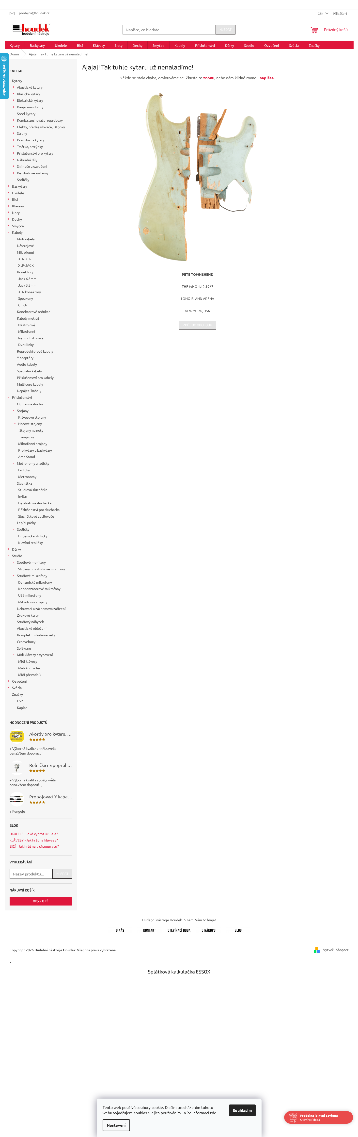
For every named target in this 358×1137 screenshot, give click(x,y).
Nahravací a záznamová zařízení (41, 608)
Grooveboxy (26, 641)
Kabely (17, 232)
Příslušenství (22, 397)
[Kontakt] (149, 929)
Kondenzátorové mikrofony (39, 588)
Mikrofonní (25, 252)
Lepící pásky (26, 522)
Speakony (25, 298)
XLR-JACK (26, 265)
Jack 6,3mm (27, 278)
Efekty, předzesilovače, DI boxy (41, 127)
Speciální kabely (29, 371)
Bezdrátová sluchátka (34, 503)
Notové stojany (30, 423)
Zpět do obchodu (197, 325)
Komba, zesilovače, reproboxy (40, 120)
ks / (41, 901)
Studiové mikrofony (32, 575)
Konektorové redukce (33, 311)
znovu (208, 77)
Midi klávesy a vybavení (35, 654)
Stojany (23, 410)
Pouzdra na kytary (31, 140)
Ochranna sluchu (30, 404)
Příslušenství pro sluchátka (39, 509)
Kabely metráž (28, 318)
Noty (16, 212)
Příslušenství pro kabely (35, 377)
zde (213, 1112)
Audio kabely (27, 364)
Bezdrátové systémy (32, 173)
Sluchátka (24, 483)
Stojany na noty (31, 430)
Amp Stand (26, 456)
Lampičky (26, 437)
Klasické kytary (28, 94)
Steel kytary (26, 113)
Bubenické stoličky (32, 536)
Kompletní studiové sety (36, 635)
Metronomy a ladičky (33, 463)
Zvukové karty (28, 615)
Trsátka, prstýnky (30, 146)
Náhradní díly (27, 160)
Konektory (25, 272)
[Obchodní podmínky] (208, 929)
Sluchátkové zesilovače (36, 516)
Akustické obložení (32, 628)
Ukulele (18, 193)
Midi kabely (26, 239)
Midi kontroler (29, 668)
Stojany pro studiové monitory (41, 569)
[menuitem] (15, 45)
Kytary (17, 80)
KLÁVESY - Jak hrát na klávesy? (34, 840)
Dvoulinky (26, 344)
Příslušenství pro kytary (35, 153)
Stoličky (23, 179)
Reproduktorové (31, 338)
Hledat (225, 29)
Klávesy (18, 206)
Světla (17, 687)
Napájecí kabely (29, 390)
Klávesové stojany (32, 417)
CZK (321, 13)
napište (267, 77)
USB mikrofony (29, 595)
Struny (22, 133)
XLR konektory (29, 292)
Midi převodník (29, 674)
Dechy (17, 219)
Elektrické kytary (30, 100)
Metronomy (27, 476)
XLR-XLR (24, 259)
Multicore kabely (30, 384)
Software (24, 648)
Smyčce (18, 226)
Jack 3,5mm (27, 285)
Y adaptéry (25, 357)
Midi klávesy (27, 661)
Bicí (15, 199)
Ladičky (24, 470)
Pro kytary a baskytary (35, 450)
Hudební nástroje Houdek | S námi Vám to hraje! (179, 920)
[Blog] (238, 929)
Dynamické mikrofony (35, 582)
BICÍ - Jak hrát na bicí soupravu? (34, 846)
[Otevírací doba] (179, 929)
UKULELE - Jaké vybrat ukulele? (34, 834)
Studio (17, 555)
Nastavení (116, 1125)
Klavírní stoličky (30, 542)
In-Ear (22, 496)
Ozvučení (19, 681)
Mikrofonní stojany (32, 443)
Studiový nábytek (30, 621)
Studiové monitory (31, 562)
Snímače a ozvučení (32, 166)
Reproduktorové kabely (35, 351)
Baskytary (19, 186)
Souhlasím (242, 1110)
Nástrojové (25, 245)
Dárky (16, 549)
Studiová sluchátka (32, 489)
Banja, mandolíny (30, 107)
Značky (17, 694)
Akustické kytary (30, 87)
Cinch (22, 305)
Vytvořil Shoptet (336, 949)
